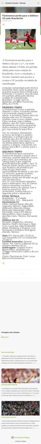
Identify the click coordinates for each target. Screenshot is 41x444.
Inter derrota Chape (7, 352)
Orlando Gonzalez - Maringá (15, 3)
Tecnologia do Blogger (22, 437)
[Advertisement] (20, 305)
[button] (3, 24)
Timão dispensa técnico (8, 417)
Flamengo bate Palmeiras (9, 384)
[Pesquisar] (38, 3)
